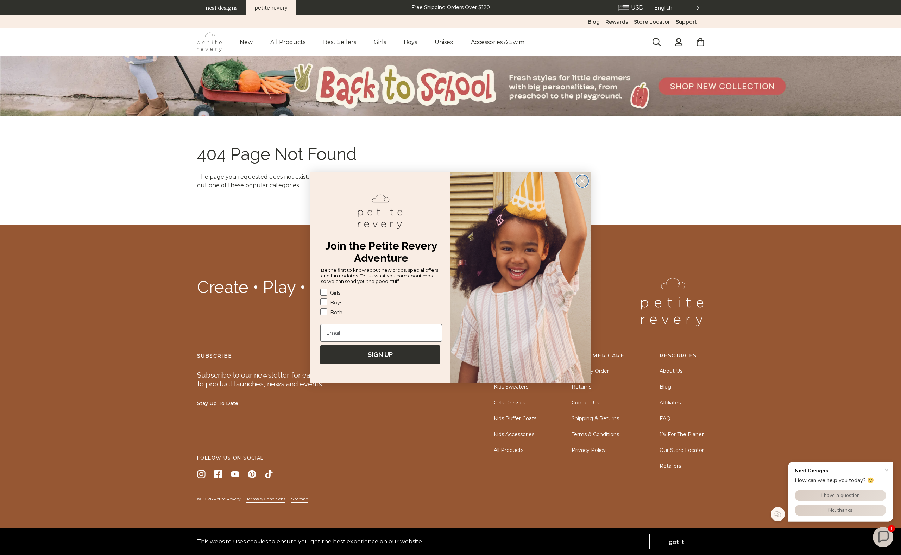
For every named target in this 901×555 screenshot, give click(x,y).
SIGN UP (380, 354)
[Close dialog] (582, 181)
